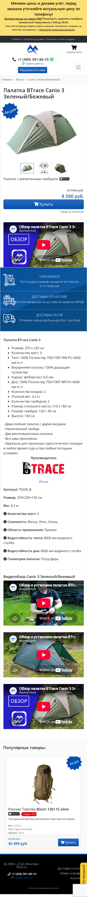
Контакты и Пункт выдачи (60, 39)
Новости (17, 39)
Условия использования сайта (43, 888)
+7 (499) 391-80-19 (33, 59)
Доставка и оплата (71, 868)
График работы (34, 63)
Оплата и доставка (33, 39)
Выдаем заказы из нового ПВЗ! (23, 18)
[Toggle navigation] (78, 67)
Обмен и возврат (72, 873)
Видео (66, 179)
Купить (45, 204)
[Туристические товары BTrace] (43, 469)
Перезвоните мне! (32, 70)
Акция (10, 111)
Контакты (77, 878)
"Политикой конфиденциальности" (57, 29)
